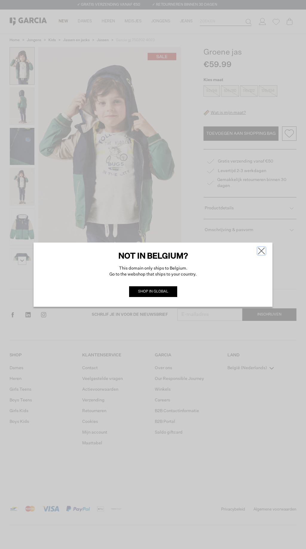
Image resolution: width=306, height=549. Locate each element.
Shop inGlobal (153, 291)
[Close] (261, 251)
